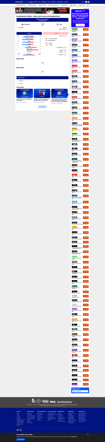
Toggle (86, 2)
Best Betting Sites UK (71, 413)
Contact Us (18, 415)
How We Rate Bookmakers (21, 419)
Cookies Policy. (74, 436)
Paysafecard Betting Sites (72, 419)
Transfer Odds (81, 5)
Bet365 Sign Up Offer (82, 414)
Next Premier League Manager (52, 414)
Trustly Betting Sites (71, 415)
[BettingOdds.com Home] (20, 2)
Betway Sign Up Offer (82, 421)
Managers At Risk (50, 415)
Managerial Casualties (51, 417)
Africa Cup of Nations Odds (31, 415)
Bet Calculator (60, 2)
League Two (29, 421)
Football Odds (39, 413)
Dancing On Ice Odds (61, 418)
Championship (29, 414)
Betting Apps (70, 414)
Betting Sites (44, 2)
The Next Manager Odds (51, 413)
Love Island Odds (60, 415)
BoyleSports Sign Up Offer (82, 419)
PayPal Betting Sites (71, 417)
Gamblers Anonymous (74, 404)
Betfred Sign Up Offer (82, 418)
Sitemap (18, 425)
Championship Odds (32, 5)
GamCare (63, 404)
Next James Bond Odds (61, 421)
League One (29, 419)
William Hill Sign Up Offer (82, 415)
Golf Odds (38, 418)
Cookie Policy (19, 418)
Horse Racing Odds (40, 417)
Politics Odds (60, 414)
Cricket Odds (39, 415)
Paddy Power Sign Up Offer (83, 413)
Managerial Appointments (52, 418)
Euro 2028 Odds (64, 5)
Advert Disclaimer (86, 8)
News (39, 2)
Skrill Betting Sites (70, 421)
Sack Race (53, 2)
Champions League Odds (53, 5)
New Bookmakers (71, 418)
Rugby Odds (39, 419)
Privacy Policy (19, 417)
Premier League (29, 413)
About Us (18, 413)
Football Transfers (29, 422)
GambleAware (68, 404)
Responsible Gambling (20, 421)
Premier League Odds (20, 5)
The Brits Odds (60, 419)
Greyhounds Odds (40, 414)
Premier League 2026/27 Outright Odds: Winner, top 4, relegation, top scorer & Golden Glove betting (59, 100)
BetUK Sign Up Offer (81, 417)
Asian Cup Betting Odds (30, 418)
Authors (18, 414)
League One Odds (42, 5)
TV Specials (60, 413)
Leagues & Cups (72, 5)
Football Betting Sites (71, 422)
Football (31, 2)
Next (67, 94)
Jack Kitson (20, 102)
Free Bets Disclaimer (20, 424)
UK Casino (66, 2)
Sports (49, 2)
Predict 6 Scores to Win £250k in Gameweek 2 (24, 100)
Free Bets (35, 2)
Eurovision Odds (60, 417)
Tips (27, 2)
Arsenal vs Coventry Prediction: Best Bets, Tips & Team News (41, 100)
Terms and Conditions (20, 422)
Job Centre (49, 419)
